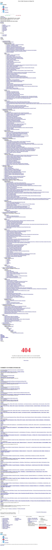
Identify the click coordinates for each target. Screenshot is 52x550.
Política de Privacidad (21, 508)
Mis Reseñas (4, 30)
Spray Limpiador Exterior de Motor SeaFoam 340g (9, 400)
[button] (26, 4)
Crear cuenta (4, 35)
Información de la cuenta (6, 25)
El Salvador (6, 12)
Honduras (6, 7)
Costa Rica (6, 540)
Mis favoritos (4, 28)
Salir (3, 31)
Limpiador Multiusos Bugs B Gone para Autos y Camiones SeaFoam (12, 371)
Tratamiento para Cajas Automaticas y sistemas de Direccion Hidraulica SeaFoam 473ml (15, 394)
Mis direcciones (4, 26)
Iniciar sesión (4, 34)
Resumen (3, 24)
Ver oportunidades (43, 527)
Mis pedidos (4, 27)
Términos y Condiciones (12, 508)
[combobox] (5, 20)
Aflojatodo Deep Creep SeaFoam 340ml (7, 377)
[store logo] (2, 17)
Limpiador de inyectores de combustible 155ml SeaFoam (10, 388)
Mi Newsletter (4, 29)
